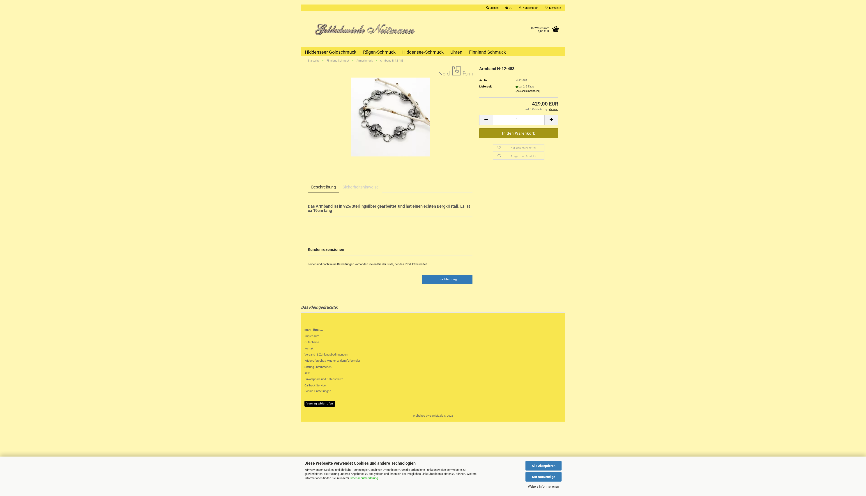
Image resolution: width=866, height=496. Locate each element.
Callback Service (315, 385)
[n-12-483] (390, 116)
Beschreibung (323, 187)
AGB (307, 373)
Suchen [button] (494, 7)
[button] (509, 8)
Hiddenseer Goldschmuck (330, 52)
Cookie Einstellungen (317, 391)
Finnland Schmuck (487, 52)
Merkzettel (555, 7)
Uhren (456, 52)
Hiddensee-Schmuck (423, 52)
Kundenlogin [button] (529, 7)
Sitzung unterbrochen (318, 367)
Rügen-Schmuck (379, 52)
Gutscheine (311, 342)
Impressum (311, 336)
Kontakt (309, 348)
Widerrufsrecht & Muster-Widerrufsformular (332, 360)
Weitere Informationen (543, 486)
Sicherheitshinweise (361, 187)
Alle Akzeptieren (543, 466)
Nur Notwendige (543, 477)
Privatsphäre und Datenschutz (323, 379)
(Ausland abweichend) (528, 91)
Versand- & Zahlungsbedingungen (326, 354)
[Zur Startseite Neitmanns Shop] (367, 29)
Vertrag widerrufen (319, 403)
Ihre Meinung (447, 279)
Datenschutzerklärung (364, 478)
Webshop (419, 415)
